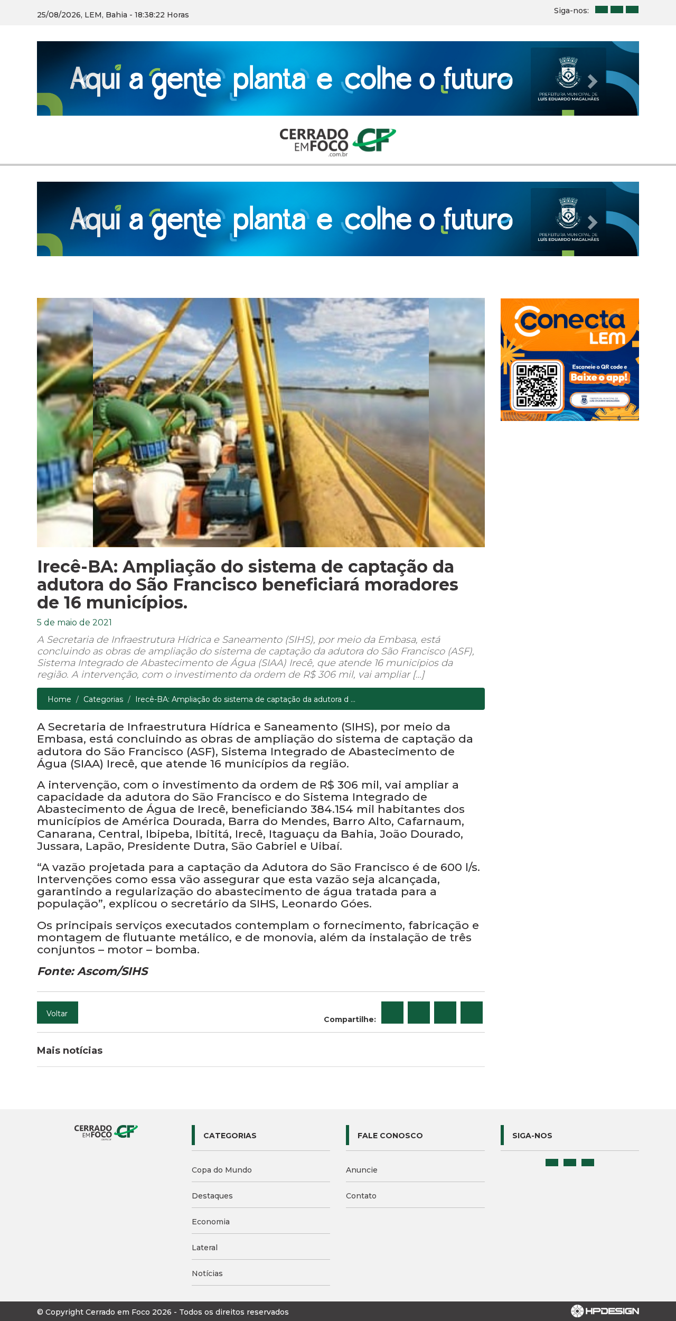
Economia (211, 1221)
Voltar (57, 1013)
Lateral (205, 1247)
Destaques (212, 1196)
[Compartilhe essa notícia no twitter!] (419, 1012)
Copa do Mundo (222, 1170)
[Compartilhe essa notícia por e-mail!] (445, 1012)
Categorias (103, 699)
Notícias (207, 1273)
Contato (361, 1196)
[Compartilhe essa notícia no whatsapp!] (472, 1012)
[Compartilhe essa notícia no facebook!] (392, 1012)
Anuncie (362, 1170)
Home (59, 699)
